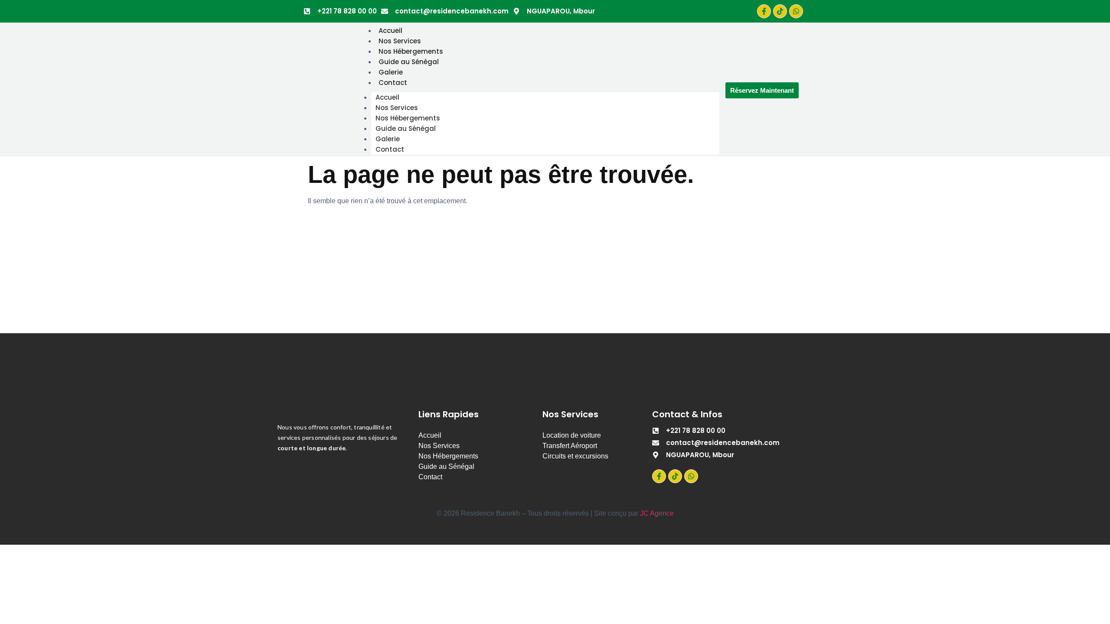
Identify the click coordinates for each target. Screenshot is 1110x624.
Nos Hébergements (411, 51)
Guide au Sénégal (409, 61)
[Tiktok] (780, 11)
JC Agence (657, 513)
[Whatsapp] (796, 11)
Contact (393, 82)
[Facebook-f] (764, 11)
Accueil (390, 30)
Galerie (391, 72)
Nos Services (400, 41)
